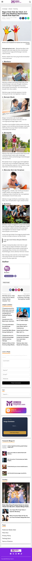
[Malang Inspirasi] (16, 2)
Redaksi (6, 272)
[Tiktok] (22, 290)
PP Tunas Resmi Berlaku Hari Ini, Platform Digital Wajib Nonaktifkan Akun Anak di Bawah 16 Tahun (22, 319)
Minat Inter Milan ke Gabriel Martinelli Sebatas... (16, 453)
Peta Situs (5, 533)
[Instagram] (16, 290)
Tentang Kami (6, 538)
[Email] (15, 276)
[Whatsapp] (28, 18)
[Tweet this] (23, 18)
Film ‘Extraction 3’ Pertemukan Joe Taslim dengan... (17, 460)
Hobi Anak (6, 282)
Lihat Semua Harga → (15, 432)
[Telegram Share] (26, 18)
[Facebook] (10, 290)
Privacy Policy (6, 535)
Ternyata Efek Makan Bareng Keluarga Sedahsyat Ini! (8, 331)
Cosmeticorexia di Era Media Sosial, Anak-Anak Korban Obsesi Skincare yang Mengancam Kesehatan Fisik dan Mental (8, 320)
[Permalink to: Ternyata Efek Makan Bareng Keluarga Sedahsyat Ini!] (8, 326)
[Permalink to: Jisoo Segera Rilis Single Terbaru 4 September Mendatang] (5, 511)
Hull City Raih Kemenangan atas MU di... (17, 473)
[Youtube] (19, 290)
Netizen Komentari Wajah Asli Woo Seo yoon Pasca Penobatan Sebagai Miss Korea (20, 516)
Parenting (4, 18)
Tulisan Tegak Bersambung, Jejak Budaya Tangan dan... (17, 446)
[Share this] (20, 18)
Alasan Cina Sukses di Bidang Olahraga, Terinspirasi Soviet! (23, 296)
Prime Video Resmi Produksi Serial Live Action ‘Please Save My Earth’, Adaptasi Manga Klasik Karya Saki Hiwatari (15, 505)
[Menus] (2, 2)
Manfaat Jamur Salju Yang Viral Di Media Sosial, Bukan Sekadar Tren (8, 297)
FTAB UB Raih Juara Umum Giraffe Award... (17, 466)
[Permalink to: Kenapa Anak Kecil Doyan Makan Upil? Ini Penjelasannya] (23, 326)
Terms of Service (7, 541)
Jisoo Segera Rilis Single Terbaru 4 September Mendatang (18, 510)
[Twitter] (13, 290)
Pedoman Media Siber (9, 530)
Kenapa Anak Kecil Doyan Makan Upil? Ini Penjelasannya (22, 331)
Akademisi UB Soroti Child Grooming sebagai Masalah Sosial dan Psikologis (8, 344)
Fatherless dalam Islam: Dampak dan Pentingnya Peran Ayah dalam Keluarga (23, 344)
